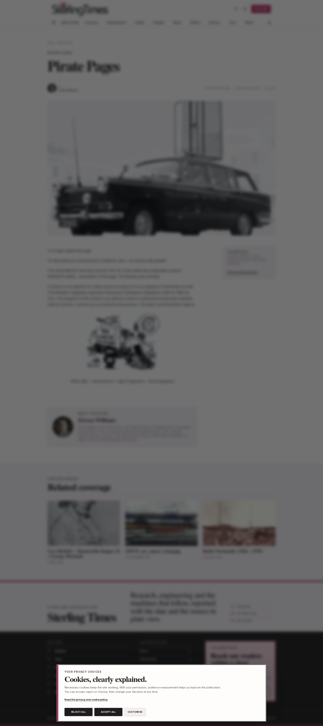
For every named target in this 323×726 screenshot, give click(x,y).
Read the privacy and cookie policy (86, 699)
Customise (135, 711)
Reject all (78, 711)
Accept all (108, 711)
